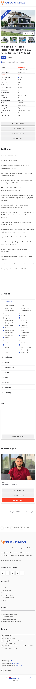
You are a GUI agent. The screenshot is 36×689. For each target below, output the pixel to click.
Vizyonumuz (7, 593)
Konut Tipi (8, 393)
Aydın (4, 62)
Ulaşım (7, 382)
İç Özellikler (8, 301)
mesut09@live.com (11, 643)
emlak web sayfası (26, 678)
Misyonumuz (7, 590)
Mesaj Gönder (19, 133)
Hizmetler (5, 607)
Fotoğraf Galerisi (8, 595)
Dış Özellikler (9, 357)
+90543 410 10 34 (10, 638)
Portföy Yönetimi (8, 617)
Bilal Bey (5, 482)
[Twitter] (12, 573)
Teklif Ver (19, 138)
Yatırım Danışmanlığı (9, 619)
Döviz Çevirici (24, 70)
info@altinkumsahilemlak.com (14, 641)
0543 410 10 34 (9, 636)
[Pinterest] (22, 573)
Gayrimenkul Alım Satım (10, 614)
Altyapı (7, 372)
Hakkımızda (6, 588)
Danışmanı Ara (19, 128)
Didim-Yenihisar (13, 62)
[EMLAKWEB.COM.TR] (14, 678)
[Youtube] (17, 573)
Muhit (7, 377)
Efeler (22, 62)
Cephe (7, 362)
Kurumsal (5, 581)
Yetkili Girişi (8, 670)
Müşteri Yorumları (8, 598)
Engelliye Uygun (10, 367)
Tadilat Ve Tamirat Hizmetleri (12, 621)
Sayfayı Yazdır (19, 123)
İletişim (5, 600)
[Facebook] (3, 573)
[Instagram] (7, 573)
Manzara (8, 388)
